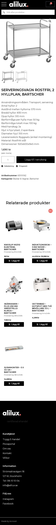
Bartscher (34, 179)
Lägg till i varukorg (35, 159)
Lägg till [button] (16, 260)
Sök (3, 12)
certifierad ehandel (17, 421)
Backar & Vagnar (21, 179)
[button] (50, 21)
